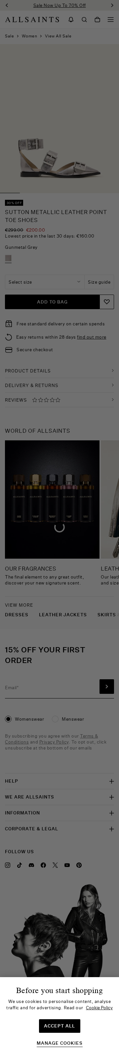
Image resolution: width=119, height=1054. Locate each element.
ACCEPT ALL (59, 1025)
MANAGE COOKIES (60, 1043)
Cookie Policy (99, 1007)
